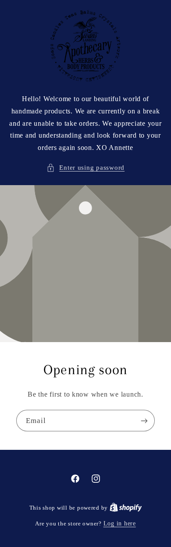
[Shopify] (126, 507)
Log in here (119, 523)
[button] (85, 168)
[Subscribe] (144, 420)
